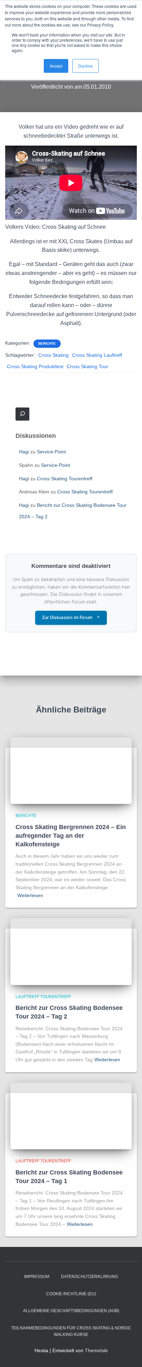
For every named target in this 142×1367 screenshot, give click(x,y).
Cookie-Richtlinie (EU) (71, 1293)
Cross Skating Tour (87, 366)
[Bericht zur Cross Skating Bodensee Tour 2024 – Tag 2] (71, 951)
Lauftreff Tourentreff (43, 996)
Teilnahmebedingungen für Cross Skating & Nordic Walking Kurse (71, 1331)
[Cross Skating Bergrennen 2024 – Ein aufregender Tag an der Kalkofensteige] (71, 770)
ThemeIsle (96, 1350)
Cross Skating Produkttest (35, 366)
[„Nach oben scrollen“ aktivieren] (128, 1353)
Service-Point (51, 451)
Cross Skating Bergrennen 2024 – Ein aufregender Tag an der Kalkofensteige (71, 836)
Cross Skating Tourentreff (64, 478)
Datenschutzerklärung (89, 1276)
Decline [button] (85, 66)
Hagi (24, 451)
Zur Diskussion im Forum (71, 617)
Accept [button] (56, 66)
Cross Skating (53, 355)
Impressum (36, 1276)
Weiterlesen (30, 895)
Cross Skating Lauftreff (97, 355)
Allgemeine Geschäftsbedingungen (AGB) (71, 1310)
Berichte (47, 343)
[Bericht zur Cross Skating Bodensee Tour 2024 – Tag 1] (71, 1115)
